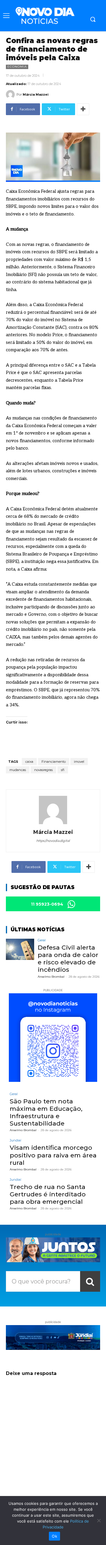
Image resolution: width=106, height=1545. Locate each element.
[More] (83, 109)
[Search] (90, 1281)
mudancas (17, 770)
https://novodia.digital (53, 841)
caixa (29, 762)
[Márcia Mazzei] (11, 94)
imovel (79, 762)
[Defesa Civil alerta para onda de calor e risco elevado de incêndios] (20, 949)
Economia (17, 66)
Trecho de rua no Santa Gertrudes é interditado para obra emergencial (48, 1194)
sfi (62, 770)
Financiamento (54, 762)
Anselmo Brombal (51, 977)
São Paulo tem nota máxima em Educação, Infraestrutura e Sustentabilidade (46, 1112)
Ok (54, 1536)
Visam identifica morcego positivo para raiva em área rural (53, 1155)
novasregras (43, 770)
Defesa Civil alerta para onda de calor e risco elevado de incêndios (68, 959)
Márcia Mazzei (36, 94)
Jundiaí (15, 1140)
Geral (42, 940)
